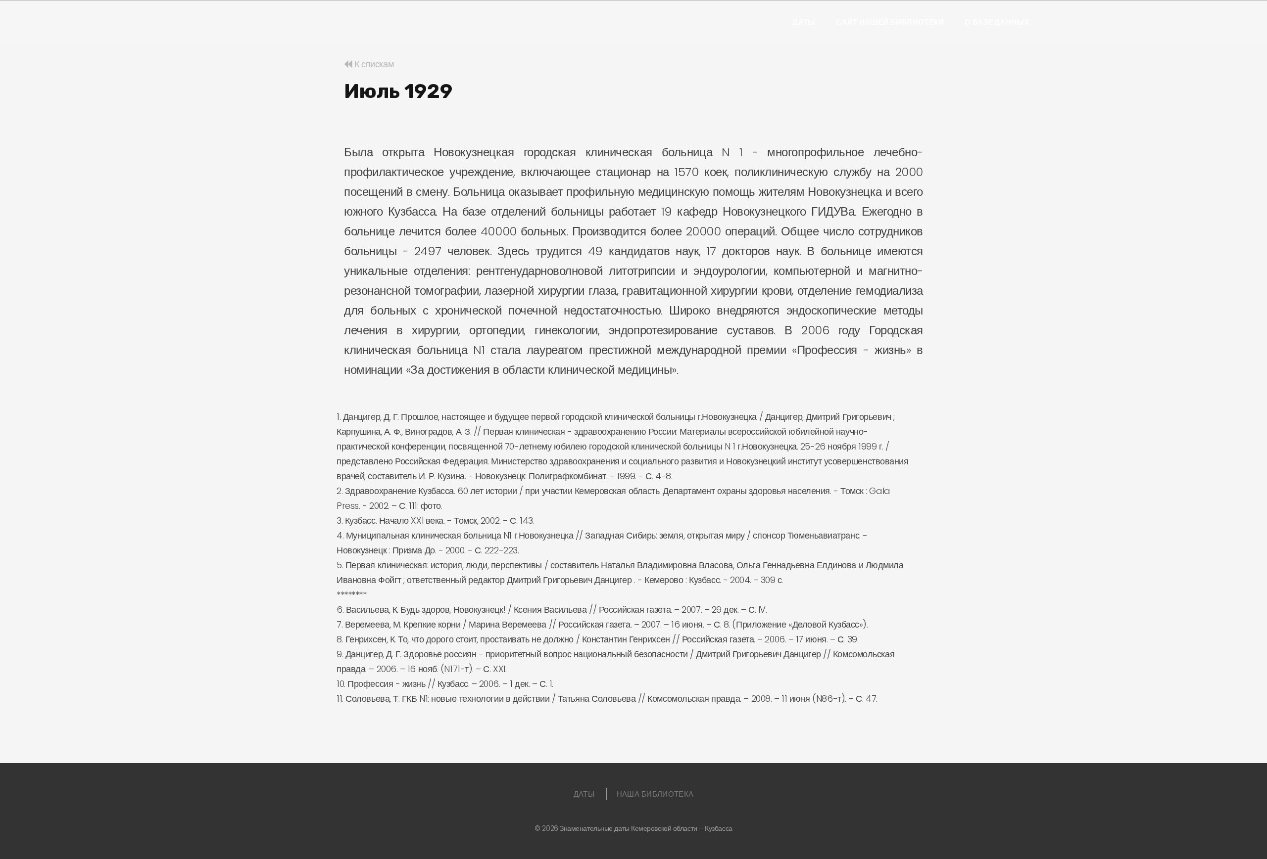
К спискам (372, 64)
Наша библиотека (655, 794)
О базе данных (997, 22)
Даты (803, 22)
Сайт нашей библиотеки (890, 22)
